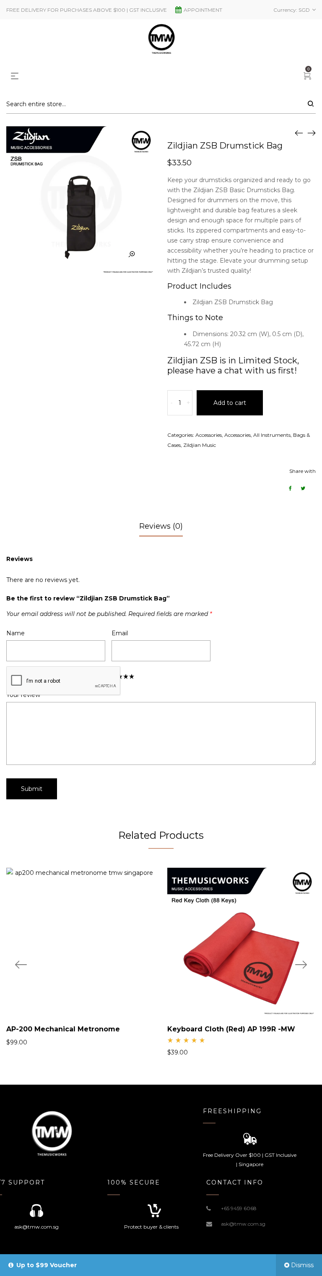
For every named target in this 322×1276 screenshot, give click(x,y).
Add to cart (229, 403)
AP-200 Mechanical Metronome (63, 1029)
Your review (25, 695)
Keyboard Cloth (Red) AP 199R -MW (231, 1029)
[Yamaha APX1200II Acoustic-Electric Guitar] (311, 132)
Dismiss (302, 1265)
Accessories (208, 435)
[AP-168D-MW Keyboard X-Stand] (299, 132)
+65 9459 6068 (239, 1208)
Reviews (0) (161, 526)
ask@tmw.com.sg (243, 1224)
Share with (302, 471)
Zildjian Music (199, 445)
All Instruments (272, 435)
